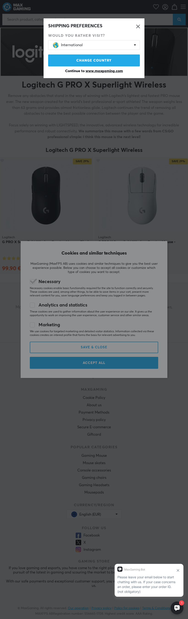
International (72, 45)
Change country (94, 60)
